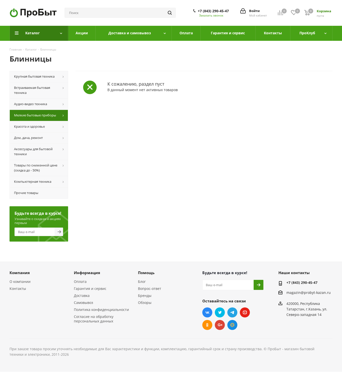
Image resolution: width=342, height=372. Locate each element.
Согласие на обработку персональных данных (93, 318)
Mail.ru (232, 325)
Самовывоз (83, 302)
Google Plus (220, 325)
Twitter (220, 312)
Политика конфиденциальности (101, 309)
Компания (20, 272)
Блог (142, 281)
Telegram (232, 312)
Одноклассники (207, 325)
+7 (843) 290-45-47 (213, 11)
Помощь (146, 272)
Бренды (144, 295)
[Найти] (170, 13)
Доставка (82, 295)
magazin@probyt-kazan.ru (308, 292)
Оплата (80, 281)
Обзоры (144, 302)
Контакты (18, 288)
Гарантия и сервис (90, 288)
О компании (20, 281)
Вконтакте (207, 312)
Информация (87, 272)
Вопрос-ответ (149, 288)
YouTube (245, 312)
